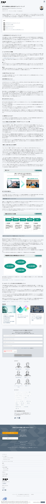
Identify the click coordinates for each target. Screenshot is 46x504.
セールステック (18, 397)
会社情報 (4, 483)
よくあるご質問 (5, 474)
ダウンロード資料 (5, 468)
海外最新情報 (26, 406)
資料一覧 (30, 447)
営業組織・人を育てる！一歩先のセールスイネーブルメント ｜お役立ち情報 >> (16, 301)
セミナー (3, 465)
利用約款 (32, 494)
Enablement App (6, 459)
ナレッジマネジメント (19, 399)
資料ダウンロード (10, 438)
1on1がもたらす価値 (9, 24)
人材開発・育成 (28, 401)
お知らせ (3, 472)
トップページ (4, 454)
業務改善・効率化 (18, 406)
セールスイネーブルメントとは (7, 461)
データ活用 (25, 397)
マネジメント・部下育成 (19, 401)
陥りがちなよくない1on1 (10, 26)
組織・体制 (17, 408)
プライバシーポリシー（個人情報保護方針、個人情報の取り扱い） (20, 494)
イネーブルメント (18, 392)
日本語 (3, 488)
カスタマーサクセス (18, 395)
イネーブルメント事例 (27, 392)
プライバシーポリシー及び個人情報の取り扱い (22, 348)
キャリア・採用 (26, 395)
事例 (3, 463)
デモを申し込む (23, 444)
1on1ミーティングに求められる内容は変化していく (15, 29)
